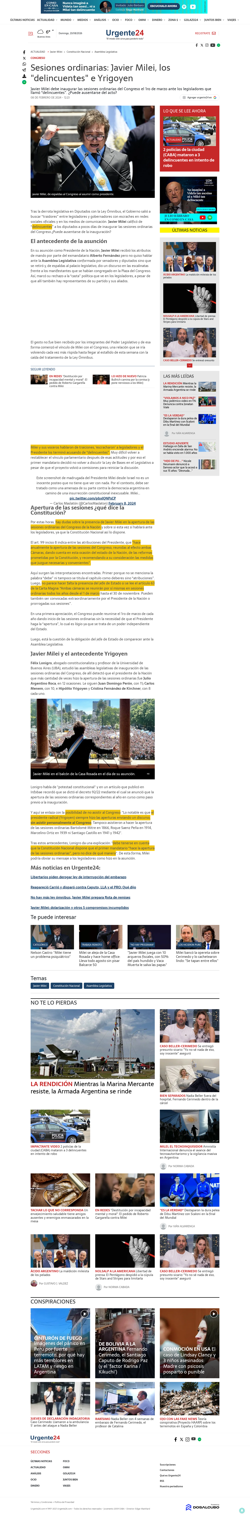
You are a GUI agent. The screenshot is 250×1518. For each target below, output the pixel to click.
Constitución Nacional (66, 986)
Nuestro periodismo (171, 1486)
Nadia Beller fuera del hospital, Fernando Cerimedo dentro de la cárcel (189, 1099)
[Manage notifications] (242, 1510)
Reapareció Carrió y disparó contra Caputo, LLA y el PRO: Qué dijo (83, 887)
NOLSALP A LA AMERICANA (115, 1271)
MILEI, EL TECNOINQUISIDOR (181, 1146)
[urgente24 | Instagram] (207, 45)
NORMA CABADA (183, 1166)
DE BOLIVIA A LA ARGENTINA (117, 1346)
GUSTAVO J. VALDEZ (56, 1283)
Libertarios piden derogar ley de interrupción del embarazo (78, 877)
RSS (162, 1481)
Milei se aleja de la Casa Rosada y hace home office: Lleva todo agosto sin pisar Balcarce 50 (99, 959)
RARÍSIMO (103, 1418)
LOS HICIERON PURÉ (190, 945)
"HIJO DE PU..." (173, 461)
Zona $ (173, 20)
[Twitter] (24, 58)
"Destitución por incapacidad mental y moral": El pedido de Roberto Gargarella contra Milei (68, 381)
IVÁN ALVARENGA (185, 433)
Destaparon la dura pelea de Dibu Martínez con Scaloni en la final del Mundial (180, 421)
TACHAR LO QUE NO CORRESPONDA (57, 1210)
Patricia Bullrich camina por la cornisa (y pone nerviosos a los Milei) (130, 379)
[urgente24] (45, 1442)
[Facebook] (24, 52)
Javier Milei (40, 986)
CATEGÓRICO (40, 945)
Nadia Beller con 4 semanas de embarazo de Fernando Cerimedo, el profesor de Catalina (124, 1422)
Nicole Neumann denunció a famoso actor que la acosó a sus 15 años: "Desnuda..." (180, 466)
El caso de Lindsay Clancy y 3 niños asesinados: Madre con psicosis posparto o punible (189, 1360)
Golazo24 (191, 20)
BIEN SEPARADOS (173, 1095)
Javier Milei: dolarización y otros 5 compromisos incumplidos (80, 907)
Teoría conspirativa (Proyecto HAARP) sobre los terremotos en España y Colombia (187, 1422)
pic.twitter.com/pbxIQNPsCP (93, 498)
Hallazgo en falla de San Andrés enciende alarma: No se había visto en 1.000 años (180, 449)
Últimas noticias (22, 20)
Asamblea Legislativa (99, 986)
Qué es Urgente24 (170, 1475)
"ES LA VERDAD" (174, 415)
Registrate (202, 33)
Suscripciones (168, 1465)
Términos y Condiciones (41, 1502)
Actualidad (46, 20)
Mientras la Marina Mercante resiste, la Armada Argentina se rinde (179, 386)
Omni (142, 20)
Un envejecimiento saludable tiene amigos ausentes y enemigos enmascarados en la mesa (60, 1216)
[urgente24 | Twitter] (202, 45)
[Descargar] (24, 76)
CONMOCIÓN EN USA (187, 1349)
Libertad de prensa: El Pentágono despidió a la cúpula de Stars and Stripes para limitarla (124, 1275)
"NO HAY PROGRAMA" (142, 945)
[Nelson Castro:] (52, 948)
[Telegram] (24, 70)
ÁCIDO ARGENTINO (45, 1271)
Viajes (232, 20)
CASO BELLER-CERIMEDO (179, 1046)
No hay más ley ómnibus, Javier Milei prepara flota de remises (80, 897)
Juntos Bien (213, 20)
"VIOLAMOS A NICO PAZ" (179, 398)
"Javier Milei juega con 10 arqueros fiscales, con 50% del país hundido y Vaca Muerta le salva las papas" (148, 959)
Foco (129, 20)
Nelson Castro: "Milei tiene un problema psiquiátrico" (51, 954)
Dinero (157, 20)
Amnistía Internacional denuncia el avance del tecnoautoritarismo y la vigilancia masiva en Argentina (188, 1152)
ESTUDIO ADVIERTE (175, 443)
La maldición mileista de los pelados (60, 1273)
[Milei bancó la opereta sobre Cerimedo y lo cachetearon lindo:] (197, 948)
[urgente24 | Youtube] (212, 45)
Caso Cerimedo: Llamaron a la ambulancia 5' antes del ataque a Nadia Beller (60, 1423)
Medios (83, 20)
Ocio (116, 20)
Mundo (66, 20)
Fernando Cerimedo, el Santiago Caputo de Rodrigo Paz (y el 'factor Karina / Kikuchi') (123, 1360)
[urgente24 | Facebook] (196, 45)
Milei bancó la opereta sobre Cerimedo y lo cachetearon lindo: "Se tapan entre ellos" (197, 956)
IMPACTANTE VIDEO (46, 1146)
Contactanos (167, 1470)
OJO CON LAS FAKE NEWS (179, 1418)
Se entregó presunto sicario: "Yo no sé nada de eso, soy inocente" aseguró (187, 1050)
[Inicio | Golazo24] (218, 45)
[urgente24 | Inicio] (215, 1491)
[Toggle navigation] (32, 33)
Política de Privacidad (64, 1502)
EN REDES (103, 1210)
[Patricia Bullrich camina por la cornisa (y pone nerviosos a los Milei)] (101, 381)
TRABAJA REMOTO (92, 945)
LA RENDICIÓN (173, 383)
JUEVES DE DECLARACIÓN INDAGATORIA (60, 1418)
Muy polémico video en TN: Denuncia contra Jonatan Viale (179, 404)
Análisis (100, 20)
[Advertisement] (93, 310)
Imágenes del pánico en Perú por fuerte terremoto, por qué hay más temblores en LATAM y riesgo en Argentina (59, 1357)
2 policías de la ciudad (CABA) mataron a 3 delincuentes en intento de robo (188, 157)
